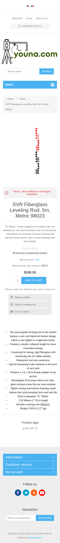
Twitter (26, 493)
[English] (28, 6)
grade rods (28, 428)
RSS (34, 493)
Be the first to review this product (30, 252)
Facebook (18, 493)
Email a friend (22, 311)
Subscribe (45, 518)
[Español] (32, 6)
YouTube (42, 493)
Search (46, 71)
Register (17, 18)
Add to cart (33, 280)
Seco (37, 259)
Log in (29, 18)
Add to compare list (25, 304)
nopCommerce (36, 537)
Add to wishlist (22, 297)
